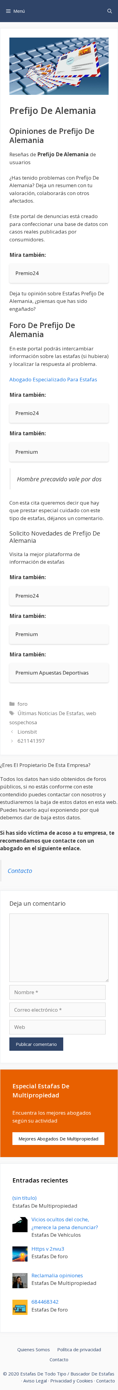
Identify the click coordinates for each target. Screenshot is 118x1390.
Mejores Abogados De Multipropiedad (58, 1139)
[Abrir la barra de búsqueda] (109, 11)
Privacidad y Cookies (71, 1381)
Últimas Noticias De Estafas (51, 713)
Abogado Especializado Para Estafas (53, 379)
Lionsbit (27, 731)
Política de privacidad (79, 1349)
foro (23, 703)
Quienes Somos (33, 1349)
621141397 (31, 740)
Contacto (20, 870)
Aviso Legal (35, 1381)
